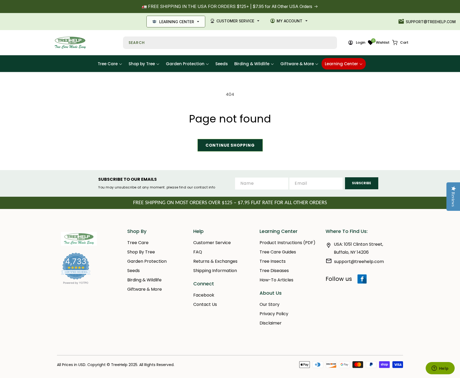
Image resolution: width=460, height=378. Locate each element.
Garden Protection (147, 261)
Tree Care (138, 243)
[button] (400, 42)
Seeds (133, 271)
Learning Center (176, 21)
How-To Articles (276, 280)
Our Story (270, 304)
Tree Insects (273, 261)
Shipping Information (215, 271)
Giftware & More (144, 289)
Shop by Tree (141, 252)
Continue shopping (230, 145)
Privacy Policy (274, 314)
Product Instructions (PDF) (287, 243)
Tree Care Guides (278, 252)
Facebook (203, 295)
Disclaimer (271, 323)
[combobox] (230, 43)
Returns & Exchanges (215, 261)
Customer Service (235, 21)
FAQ (197, 252)
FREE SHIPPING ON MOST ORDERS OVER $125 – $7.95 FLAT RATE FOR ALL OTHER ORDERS (230, 203)
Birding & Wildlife (144, 280)
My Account (289, 21)
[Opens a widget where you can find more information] (440, 368)
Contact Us (205, 304)
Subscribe (361, 183)
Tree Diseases (274, 271)
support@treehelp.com (431, 21)
